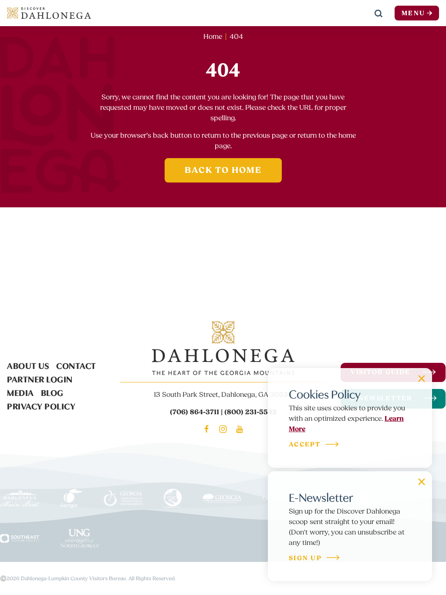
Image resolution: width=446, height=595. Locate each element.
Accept (305, 445)
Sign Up (305, 558)
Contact (76, 365)
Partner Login (40, 378)
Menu (413, 13)
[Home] (49, 13)
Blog (52, 392)
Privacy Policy (41, 405)
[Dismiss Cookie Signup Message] (421, 378)
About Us (28, 365)
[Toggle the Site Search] (378, 13)
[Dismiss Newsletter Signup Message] (421, 481)
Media (20, 392)
